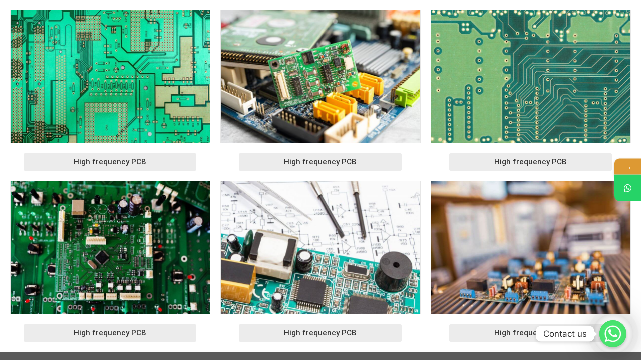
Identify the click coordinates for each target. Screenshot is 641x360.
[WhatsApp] (627, 188)
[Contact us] (612, 334)
